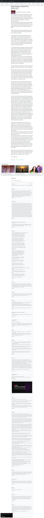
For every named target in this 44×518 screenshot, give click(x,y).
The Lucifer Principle (14, 374)
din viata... (2, 3)
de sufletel (21, 3)
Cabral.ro (1, 1)
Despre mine (5, 1)
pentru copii (12, 3)
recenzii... (29, 3)
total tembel (37, 3)
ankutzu (13, 469)
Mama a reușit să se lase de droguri (35, 173)
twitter (22, 159)
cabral (12, 329)
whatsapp (18, 159)
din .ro (14, 1)
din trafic (33, 3)
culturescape (17, 3)
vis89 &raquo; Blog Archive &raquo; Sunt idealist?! (18, 312)
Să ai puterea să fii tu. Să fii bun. (20, 173)
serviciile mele (30, 185)
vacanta (42, 3)
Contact (12, 1)
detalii (1, 515)
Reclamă (9, 1)
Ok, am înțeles (3, 516)
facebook (13, 159)
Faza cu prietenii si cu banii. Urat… (7, 173)
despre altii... (7, 3)
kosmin (13, 487)
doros (12, 504)
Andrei (13, 188)
